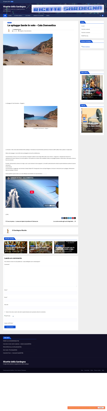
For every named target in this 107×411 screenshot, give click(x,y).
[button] (100, 15)
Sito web (6, 304)
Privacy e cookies (39, 15)
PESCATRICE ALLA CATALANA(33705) (12, 346)
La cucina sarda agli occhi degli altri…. (64, 221)
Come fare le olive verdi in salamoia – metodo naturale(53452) (17, 343)
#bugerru (22, 30)
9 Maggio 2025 (87, 128)
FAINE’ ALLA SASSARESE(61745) (11, 340)
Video (47, 15)
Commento (7, 264)
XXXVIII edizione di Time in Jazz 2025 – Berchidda (91, 126)
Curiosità (9, 22)
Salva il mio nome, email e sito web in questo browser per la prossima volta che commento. (26, 312)
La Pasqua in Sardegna (88, 92)
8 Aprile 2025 (87, 95)
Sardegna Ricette (17, 29)
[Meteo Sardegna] (85, 46)
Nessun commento (88, 97)
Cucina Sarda (18, 15)
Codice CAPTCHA (8, 323)
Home (9, 15)
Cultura (27, 15)
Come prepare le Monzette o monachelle (15, 248)
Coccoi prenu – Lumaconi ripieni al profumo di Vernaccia (22, 221)
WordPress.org (84, 35)
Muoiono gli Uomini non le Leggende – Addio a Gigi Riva (64, 249)
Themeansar (23, 370)
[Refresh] (13, 315)
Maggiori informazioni (92, 407)
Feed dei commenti (85, 32)
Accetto (100, 407)
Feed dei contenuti (85, 29)
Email (5, 297)
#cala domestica (27, 30)
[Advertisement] (41, 84)
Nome (6, 290)
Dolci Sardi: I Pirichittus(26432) (10, 350)
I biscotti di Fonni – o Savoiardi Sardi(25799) (13, 353)
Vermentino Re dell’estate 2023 (39, 248)
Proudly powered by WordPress (9, 370)
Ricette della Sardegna (14, 6)
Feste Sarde (89, 88)
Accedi (83, 26)
